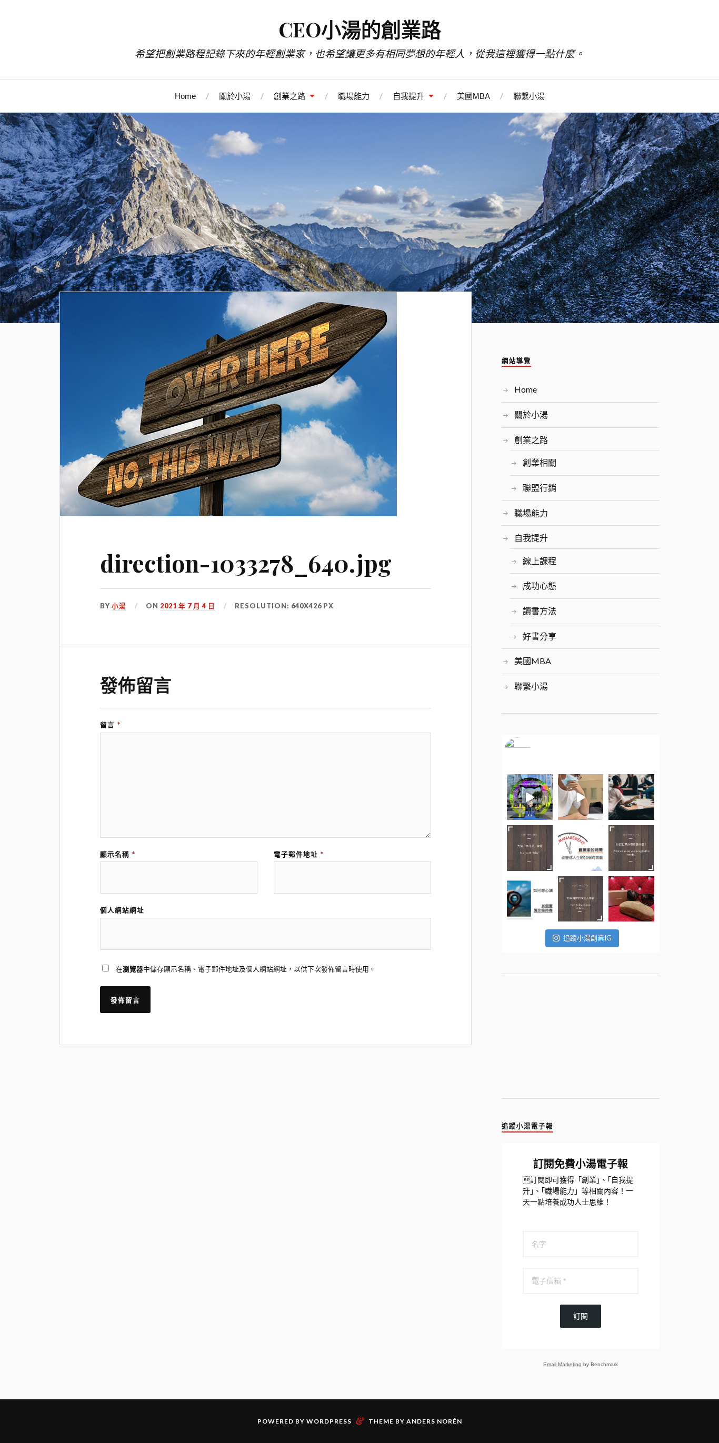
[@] (533, 750)
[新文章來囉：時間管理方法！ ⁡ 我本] (581, 848)
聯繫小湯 (529, 96)
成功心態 (539, 585)
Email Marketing (562, 1364)
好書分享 (539, 636)
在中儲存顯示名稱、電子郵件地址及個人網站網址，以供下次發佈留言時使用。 (246, 969)
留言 (110, 725)
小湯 (119, 606)
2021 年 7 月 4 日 (187, 606)
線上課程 (539, 561)
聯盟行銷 (539, 488)
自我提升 (408, 96)
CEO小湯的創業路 (359, 29)
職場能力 (354, 96)
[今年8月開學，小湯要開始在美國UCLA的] (631, 797)
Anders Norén (434, 1421)
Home (185, 96)
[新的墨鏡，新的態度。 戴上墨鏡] (631, 899)
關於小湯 (235, 96)
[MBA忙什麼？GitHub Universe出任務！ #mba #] (530, 797)
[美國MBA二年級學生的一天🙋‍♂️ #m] (581, 797)
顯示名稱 (117, 854)
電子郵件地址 (299, 854)
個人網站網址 (122, 910)
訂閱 (580, 1316)
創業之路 (289, 96)
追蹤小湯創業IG (587, 938)
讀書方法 (539, 611)
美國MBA (473, 96)
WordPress (329, 1421)
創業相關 (539, 462)
